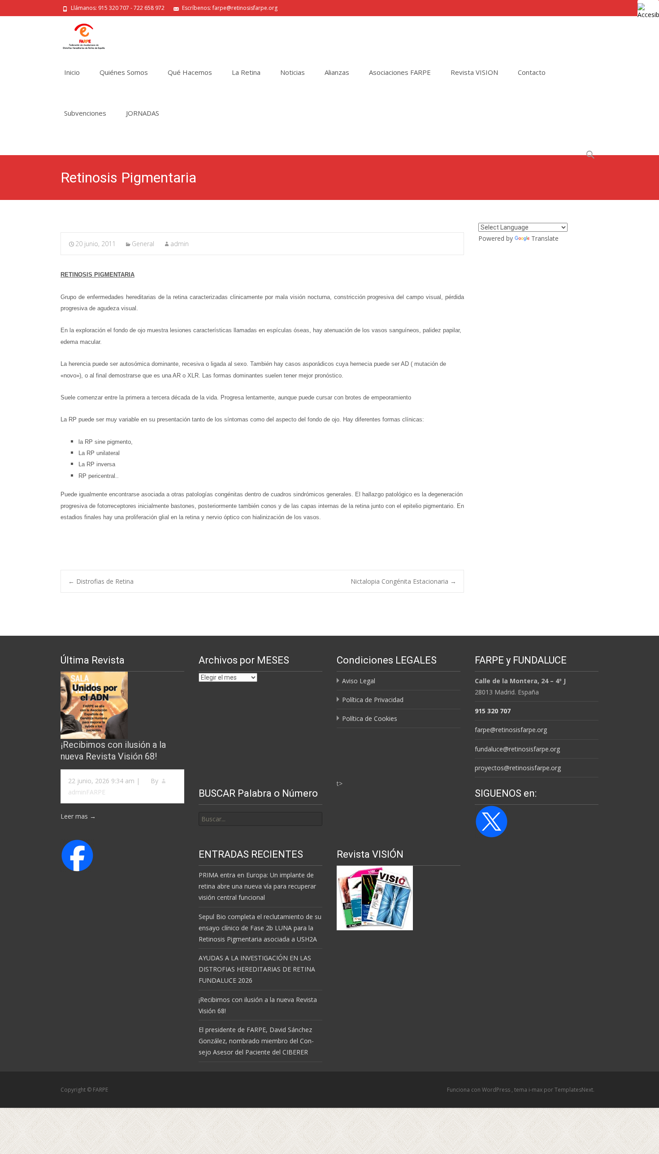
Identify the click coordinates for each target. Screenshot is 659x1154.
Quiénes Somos (124, 72)
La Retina (246, 72)
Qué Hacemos (190, 72)
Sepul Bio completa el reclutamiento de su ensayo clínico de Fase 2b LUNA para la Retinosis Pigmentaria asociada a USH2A (260, 927)
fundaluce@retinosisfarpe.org (517, 749)
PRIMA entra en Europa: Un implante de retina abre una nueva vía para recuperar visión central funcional (257, 886)
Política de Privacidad (372, 699)
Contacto (532, 72)
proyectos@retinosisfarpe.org (518, 768)
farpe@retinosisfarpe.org (511, 729)
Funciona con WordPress (479, 1089)
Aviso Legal (358, 681)
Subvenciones (85, 112)
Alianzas (337, 72)
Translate (545, 238)
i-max (536, 1089)
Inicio (72, 72)
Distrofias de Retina (101, 581)
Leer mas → (78, 816)
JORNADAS (142, 112)
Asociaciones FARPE (400, 72)
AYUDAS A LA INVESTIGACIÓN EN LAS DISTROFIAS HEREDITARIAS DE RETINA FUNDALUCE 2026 (257, 969)
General (143, 243)
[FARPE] (76, 34)
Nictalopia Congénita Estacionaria (403, 581)
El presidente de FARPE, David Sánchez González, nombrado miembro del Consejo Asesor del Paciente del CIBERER (256, 1040)
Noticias (292, 72)
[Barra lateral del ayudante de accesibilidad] (648, 11)
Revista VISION (474, 72)
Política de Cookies (369, 718)
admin (179, 243)
